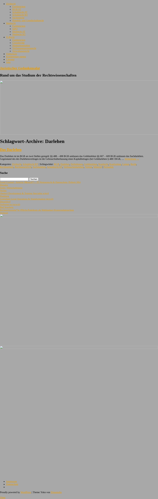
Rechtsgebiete (7, 167)
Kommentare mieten (16, 56)
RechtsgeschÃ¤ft (23, 167)
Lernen (125, 164)
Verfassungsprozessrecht (24, 48)
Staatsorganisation (21, 45)
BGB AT (16, 9)
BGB (56, 164)
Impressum (11, 481)
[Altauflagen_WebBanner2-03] (79, 348)
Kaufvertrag (115, 164)
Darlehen (64, 164)
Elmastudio (56, 492)
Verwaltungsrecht (20, 51)
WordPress (26, 492)
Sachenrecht (18, 17)
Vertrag (88, 167)
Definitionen (77, 164)
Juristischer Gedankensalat (20, 68)
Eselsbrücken (18, 6)
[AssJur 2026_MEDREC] (79, 216)
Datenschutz (12, 484)
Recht (133, 164)
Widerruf (97, 167)
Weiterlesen (132, 159)
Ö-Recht (10, 37)
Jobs (8, 62)
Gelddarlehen (90, 164)
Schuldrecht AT (19, 12)
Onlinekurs (11, 54)
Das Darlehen (10, 150)
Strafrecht (11, 23)
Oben (2, 497)
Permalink (109, 167)
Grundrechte (18, 42)
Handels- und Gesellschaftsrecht (28, 20)
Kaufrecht (103, 164)
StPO (15, 29)
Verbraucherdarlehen (74, 167)
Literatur (10, 59)
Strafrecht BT (19, 34)
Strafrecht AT (18, 31)
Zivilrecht (11, 3)
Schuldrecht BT (20, 15)
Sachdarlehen (39, 167)
